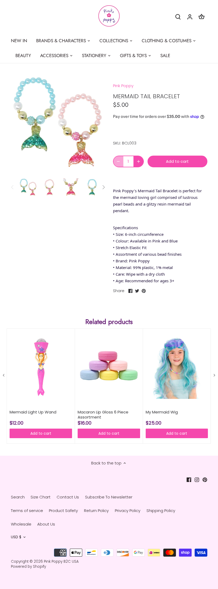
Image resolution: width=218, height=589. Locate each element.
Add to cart (40, 433)
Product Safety (63, 510)
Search (18, 497)
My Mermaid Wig (162, 412)
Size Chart (41, 497)
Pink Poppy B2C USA (61, 561)
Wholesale (21, 524)
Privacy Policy (127, 510)
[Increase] (138, 161)
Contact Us (68, 497)
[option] (28, 187)
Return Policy (96, 510)
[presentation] (3, 375)
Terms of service (27, 510)
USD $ (16, 537)
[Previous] (12, 187)
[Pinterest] (205, 479)
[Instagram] (197, 479)
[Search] (178, 16)
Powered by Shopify (28, 566)
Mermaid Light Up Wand (33, 412)
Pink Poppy (123, 85)
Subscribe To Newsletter (108, 497)
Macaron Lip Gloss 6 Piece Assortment (103, 414)
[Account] (190, 16)
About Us (46, 524)
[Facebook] (189, 479)
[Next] (103, 187)
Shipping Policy (160, 510)
